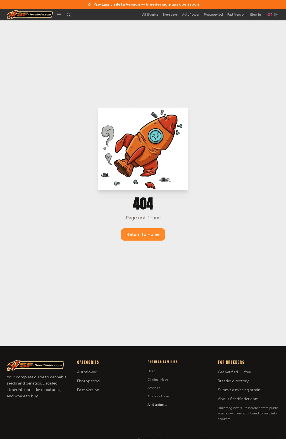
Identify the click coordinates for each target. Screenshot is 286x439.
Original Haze (157, 379)
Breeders (170, 14)
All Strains (150, 14)
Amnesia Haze (158, 396)
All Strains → (157, 405)
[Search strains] (68, 14)
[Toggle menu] (59, 14)
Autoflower (190, 14)
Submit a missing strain (239, 390)
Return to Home (143, 234)
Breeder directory (233, 381)
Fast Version (236, 14)
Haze (151, 371)
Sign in (255, 14)
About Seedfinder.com (238, 399)
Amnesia (153, 388)
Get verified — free (234, 372)
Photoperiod (213, 14)
